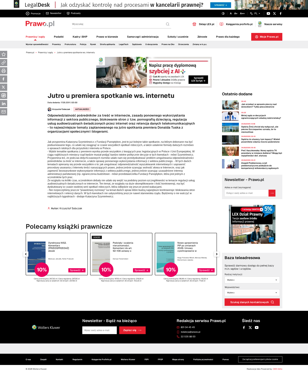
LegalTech (123, 44)
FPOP (160, 359)
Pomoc (225, 359)
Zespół (43, 359)
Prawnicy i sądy (35, 36)
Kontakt (59, 359)
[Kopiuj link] (3, 62)
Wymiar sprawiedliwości (37, 44)
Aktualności (82, 109)
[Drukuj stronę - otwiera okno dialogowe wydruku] (3, 70)
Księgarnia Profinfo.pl (101, 359)
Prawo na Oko (168, 44)
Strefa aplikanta (107, 44)
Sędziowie (137, 44)
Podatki (59, 36)
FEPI (147, 359)
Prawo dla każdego (228, 36)
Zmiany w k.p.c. (200, 44)
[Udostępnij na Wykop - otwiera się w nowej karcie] (3, 95)
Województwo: (232, 287)
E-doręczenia (151, 44)
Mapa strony (178, 359)
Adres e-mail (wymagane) (238, 187)
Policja (83, 44)
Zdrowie (202, 36)
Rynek (93, 44)
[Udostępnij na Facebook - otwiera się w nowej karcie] (3, 79)
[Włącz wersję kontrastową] (223, 13)
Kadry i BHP (80, 36)
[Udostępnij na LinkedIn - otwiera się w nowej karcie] (3, 103)
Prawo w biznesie (107, 36)
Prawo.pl (30, 52)
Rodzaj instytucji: (234, 274)
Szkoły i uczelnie (177, 36)
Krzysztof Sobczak (61, 109)
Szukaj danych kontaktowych (249, 302)
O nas (28, 359)
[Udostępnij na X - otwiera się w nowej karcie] (3, 87)
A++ (242, 13)
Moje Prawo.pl (271, 37)
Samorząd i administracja (142, 36)
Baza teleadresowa (242, 257)
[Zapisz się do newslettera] (272, 193)
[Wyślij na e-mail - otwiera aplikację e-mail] (3, 111)
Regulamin (77, 359)
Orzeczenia (183, 44)
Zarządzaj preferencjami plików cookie (260, 359)
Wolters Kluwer (128, 359)
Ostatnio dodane (237, 93)
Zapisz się (129, 330)
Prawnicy (56, 44)
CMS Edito (277, 369)
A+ (235, 13)
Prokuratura (70, 44)
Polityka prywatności (203, 359)
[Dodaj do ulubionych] (3, 54)
